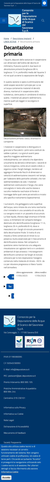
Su (10, 286)
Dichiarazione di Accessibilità (16, 426)
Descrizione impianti (22, 38)
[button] (23, 4)
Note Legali (9, 420)
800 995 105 (27, 382)
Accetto (6, 477)
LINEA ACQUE (10, 41)
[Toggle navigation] (3, 20)
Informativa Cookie (9, 471)
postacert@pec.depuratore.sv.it (22, 375)
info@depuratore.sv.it (20, 369)
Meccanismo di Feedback (15, 432)
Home (6, 38)
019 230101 (19, 398)
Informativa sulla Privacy (15, 407)
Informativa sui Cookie (13, 413)
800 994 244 (10, 391)
